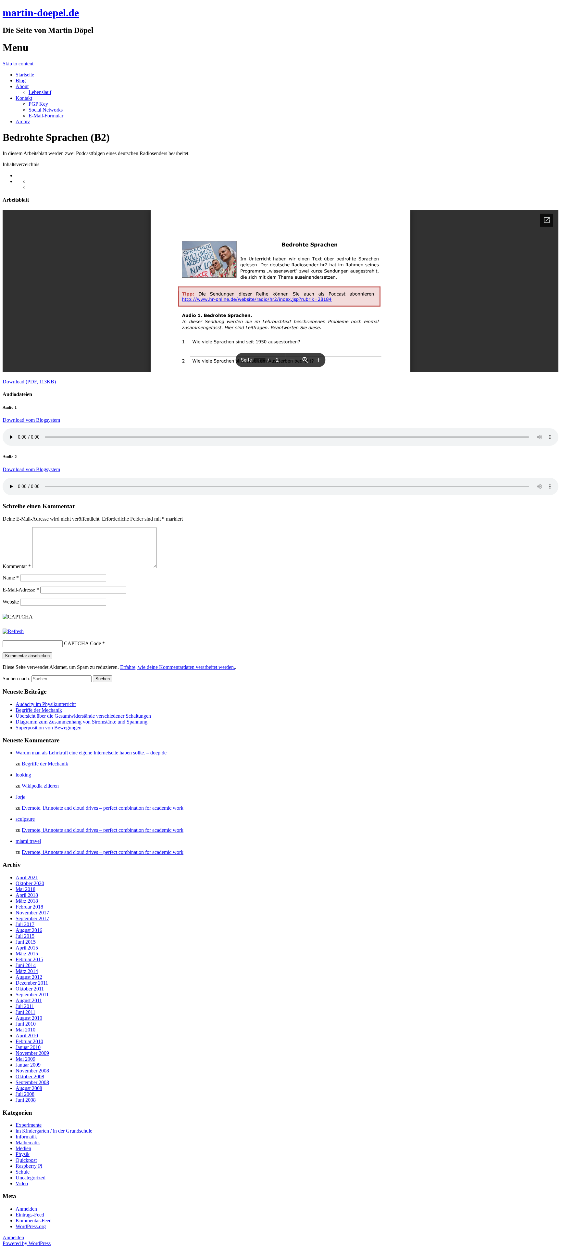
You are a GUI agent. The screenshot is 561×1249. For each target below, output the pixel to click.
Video (22, 1183)
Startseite (25, 74)
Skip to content (18, 63)
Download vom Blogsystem (31, 420)
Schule (23, 1172)
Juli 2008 (25, 1094)
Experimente (29, 1125)
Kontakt (24, 98)
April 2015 (27, 947)
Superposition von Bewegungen (48, 727)
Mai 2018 (25, 889)
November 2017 (32, 912)
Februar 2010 (29, 1041)
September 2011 (32, 994)
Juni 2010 (26, 1024)
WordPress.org (31, 1226)
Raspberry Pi (29, 1166)
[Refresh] (13, 631)
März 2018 (27, 901)
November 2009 (32, 1053)
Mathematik (28, 1142)
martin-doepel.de (41, 13)
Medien (23, 1148)
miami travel (28, 841)
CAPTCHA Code (82, 643)
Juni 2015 (26, 942)
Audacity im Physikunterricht (46, 704)
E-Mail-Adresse (21, 589)
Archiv (23, 121)
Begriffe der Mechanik (39, 710)
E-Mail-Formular (46, 115)
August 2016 (29, 930)
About (22, 86)
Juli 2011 (25, 1006)
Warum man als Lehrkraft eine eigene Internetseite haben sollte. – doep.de (91, 752)
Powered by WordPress (27, 1243)
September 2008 (32, 1082)
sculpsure (25, 819)
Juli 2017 (25, 924)
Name (11, 577)
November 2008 (32, 1070)
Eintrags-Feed (30, 1214)
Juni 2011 (25, 1012)
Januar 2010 (28, 1047)
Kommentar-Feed (34, 1220)
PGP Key (38, 104)
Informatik (26, 1136)
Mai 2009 (25, 1059)
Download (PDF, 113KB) (29, 381)
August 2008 (29, 1088)
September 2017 (32, 918)
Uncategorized (30, 1177)
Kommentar (17, 566)
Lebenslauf (40, 92)
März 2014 (27, 971)
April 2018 (27, 895)
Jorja (20, 797)
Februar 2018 (29, 907)
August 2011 (29, 1000)
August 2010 (29, 1018)
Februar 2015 (29, 959)
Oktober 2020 (30, 883)
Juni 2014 (26, 965)
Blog (21, 80)
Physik (23, 1154)
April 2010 (27, 1035)
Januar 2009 (28, 1065)
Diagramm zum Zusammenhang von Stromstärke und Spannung (81, 721)
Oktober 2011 (30, 988)
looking (23, 774)
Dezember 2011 (32, 983)
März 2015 (27, 953)
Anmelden (26, 1209)
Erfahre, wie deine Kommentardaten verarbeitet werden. (177, 667)
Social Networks (46, 110)
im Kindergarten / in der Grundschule (54, 1131)
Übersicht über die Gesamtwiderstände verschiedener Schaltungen (83, 716)
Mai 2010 (25, 1029)
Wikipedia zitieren (40, 786)
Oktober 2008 (30, 1076)
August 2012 (29, 977)
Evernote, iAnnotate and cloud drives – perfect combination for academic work (102, 808)
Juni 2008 (26, 1100)
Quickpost (26, 1160)
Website (11, 602)
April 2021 (27, 877)
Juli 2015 (25, 936)
